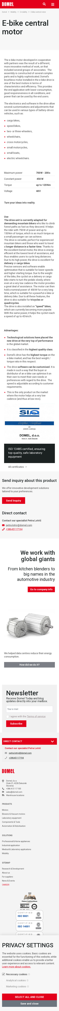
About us (6, 873)
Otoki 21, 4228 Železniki (16, 783)
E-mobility (23, 12)
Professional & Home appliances (16, 841)
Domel (4, 12)
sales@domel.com (14, 792)
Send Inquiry (13, 500)
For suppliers (7, 877)
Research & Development (13, 869)
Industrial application (11, 845)
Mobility (13, 12)
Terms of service (36, 716)
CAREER (5, 885)
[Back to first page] (8, 4)
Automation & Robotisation (14, 826)
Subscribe (16, 723)
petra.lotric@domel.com (19, 525)
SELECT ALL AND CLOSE (29, 997)
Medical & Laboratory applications (16, 849)
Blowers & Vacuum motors (13, 814)
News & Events (8, 881)
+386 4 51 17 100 (13, 789)
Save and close (29, 1003)
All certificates (16, 466)
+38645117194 (14, 529)
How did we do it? (29, 664)
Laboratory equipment (11, 818)
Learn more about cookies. (16, 966)
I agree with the (28, 716)
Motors (5, 810)
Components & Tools (11, 822)
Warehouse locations (15, 795)
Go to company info (41, 589)
